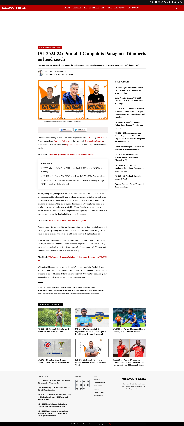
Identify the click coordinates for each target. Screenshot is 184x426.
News (60, 293)
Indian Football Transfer (45, 290)
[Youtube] (84, 381)
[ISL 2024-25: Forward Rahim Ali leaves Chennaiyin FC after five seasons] (129, 317)
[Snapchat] (88, 385)
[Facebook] (150, 2)
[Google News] (159, 2)
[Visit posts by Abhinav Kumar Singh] (41, 73)
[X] (152, 2)
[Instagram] (162, 2)
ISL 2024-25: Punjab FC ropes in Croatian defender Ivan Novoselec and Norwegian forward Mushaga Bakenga (128, 362)
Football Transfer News (79, 287)
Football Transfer (66, 287)
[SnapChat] (172, 2)
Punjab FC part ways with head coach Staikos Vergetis (71, 154)
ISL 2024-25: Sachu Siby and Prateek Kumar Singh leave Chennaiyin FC (126, 157)
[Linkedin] (80, 385)
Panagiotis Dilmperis (62, 141)
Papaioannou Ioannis (73, 144)
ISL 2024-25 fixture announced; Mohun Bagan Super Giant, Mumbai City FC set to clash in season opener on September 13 (53, 413)
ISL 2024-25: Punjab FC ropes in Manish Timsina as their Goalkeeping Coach (90, 362)
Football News (56, 287)
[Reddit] (175, 2)
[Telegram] (178, 2)
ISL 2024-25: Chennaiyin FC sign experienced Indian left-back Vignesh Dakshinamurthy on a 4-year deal (90, 331)
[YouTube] (155, 2)
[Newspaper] (84, 388)
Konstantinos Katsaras (94, 141)
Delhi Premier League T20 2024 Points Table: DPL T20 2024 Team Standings (74, 176)
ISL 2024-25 (90, 138)
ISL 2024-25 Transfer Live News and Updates (67, 220)
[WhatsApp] (180, 2)
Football (48, 287)
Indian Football (90, 287)
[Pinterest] (164, 2)
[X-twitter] (80, 381)
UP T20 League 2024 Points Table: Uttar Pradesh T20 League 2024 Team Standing (129, 90)
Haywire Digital (108, 424)
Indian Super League (77, 290)
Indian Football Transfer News (62, 290)
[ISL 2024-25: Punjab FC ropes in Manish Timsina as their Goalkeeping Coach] (92, 348)
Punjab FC (101, 138)
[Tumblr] (170, 2)
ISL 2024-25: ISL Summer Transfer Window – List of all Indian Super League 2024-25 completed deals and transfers (54, 397)
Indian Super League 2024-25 (50, 48)
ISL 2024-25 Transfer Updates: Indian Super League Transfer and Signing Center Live (129, 125)
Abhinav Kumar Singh (56, 71)
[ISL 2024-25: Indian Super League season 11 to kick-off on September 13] (54, 348)
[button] (176, 8)
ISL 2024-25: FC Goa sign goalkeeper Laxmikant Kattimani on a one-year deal (130, 168)
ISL (103, 290)
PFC (90, 293)
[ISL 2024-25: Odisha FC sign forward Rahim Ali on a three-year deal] (54, 317)
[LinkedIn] (167, 2)
